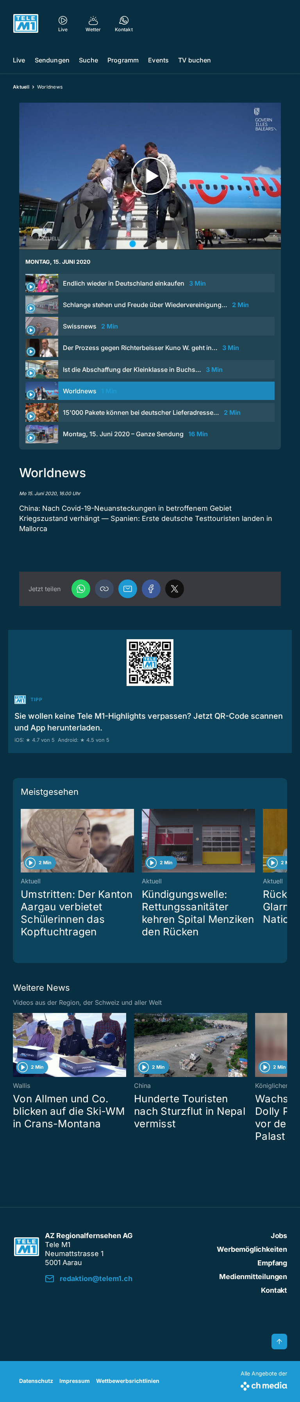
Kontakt (274, 1290)
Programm (123, 60)
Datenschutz (36, 1380)
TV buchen (194, 60)
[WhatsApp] (80, 588)
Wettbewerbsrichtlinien (127, 1380)
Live (19, 60)
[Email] (127, 588)
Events (158, 60)
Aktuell (21, 87)
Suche (88, 60)
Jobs (279, 1235)
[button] (104, 588)
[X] (174, 588)
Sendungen (52, 60)
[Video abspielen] (150, 176)
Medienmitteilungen (253, 1276)
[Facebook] (151, 588)
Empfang (272, 1263)
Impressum (74, 1380)
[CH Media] (264, 1384)
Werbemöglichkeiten (252, 1249)
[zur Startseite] (25, 23)
